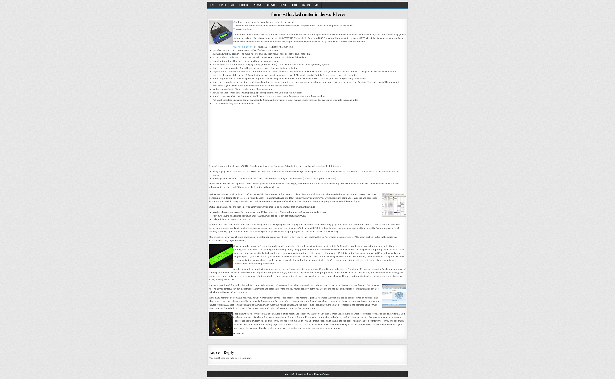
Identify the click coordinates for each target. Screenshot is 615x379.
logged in (227, 358)
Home (212, 5)
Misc (317, 5)
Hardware (257, 5)
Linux (294, 5)
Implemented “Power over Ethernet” (232, 71)
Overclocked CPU (242, 47)
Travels (283, 5)
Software (271, 5)
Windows (306, 5)
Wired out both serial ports (227, 57)
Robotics (243, 5)
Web (232, 5)
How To (222, 5)
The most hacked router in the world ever (307, 14)
